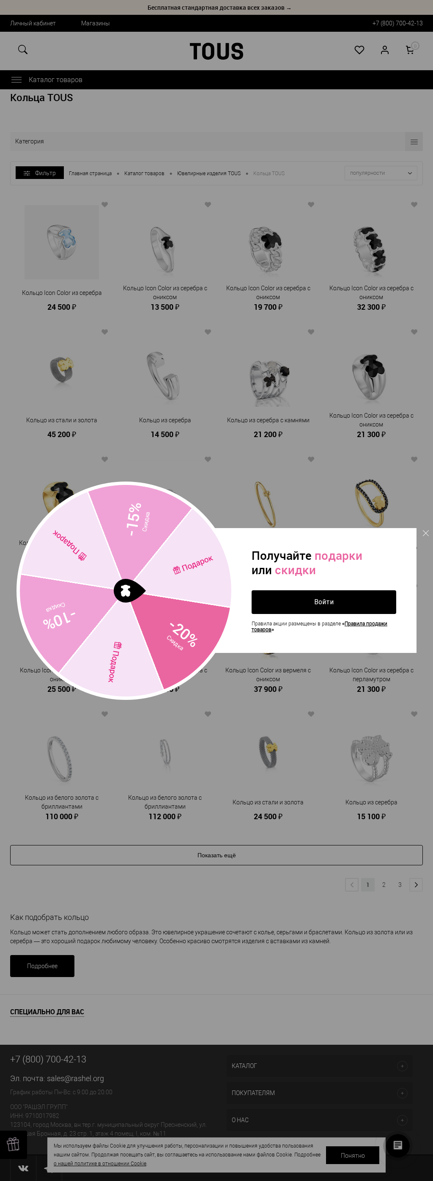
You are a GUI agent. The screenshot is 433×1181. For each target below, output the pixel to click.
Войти (324, 602)
